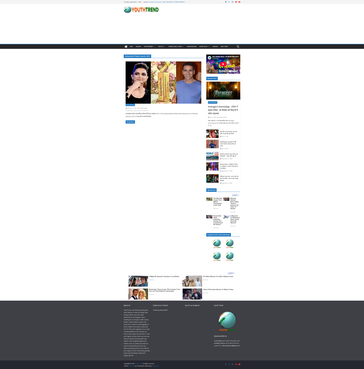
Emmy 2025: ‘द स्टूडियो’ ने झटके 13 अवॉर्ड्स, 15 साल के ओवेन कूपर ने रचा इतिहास (229, 166)
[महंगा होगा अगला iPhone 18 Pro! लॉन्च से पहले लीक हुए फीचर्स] (212, 134)
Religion (138, 46)
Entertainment (148, 46)
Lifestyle (161, 46)
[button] (154, 46)
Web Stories (224, 46)
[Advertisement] (182, 29)
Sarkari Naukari (191, 46)
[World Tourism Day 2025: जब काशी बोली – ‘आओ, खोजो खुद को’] (212, 156)
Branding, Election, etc (221, 343)
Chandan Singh (143, 108)
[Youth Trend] (126, 46)
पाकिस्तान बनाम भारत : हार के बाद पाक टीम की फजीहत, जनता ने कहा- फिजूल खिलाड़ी (229, 178)
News (131, 46)
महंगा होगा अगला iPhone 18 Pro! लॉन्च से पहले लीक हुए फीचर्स (228, 132)
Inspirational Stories (175, 46)
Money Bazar (203, 46)
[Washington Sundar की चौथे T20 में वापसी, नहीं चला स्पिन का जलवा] (212, 145)
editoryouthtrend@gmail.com (231, 346)
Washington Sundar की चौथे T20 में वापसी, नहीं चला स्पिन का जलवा (228, 144)
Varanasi (215, 46)
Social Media (218, 341)
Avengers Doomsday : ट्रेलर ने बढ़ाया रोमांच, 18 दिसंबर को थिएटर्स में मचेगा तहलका (223, 110)
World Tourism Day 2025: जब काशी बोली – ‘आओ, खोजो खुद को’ (229, 155)
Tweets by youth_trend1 (160, 310)
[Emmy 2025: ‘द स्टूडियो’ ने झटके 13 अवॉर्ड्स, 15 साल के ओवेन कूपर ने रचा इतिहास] (212, 167)
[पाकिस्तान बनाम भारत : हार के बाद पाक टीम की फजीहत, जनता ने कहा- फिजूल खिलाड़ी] (212, 179)
